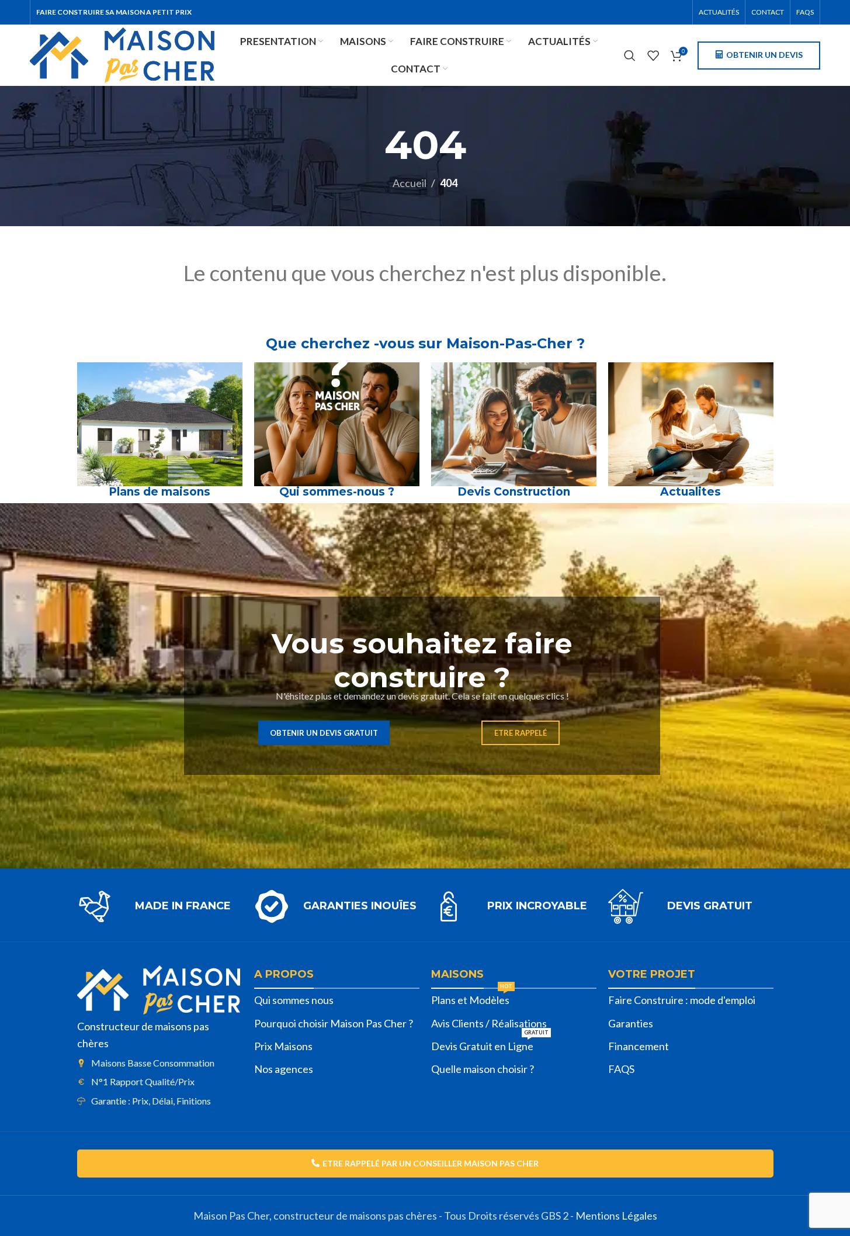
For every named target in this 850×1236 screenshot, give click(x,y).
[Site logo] (122, 53)
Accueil (409, 182)
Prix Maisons (283, 1046)
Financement (638, 1046)
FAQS (621, 1068)
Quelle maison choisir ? (482, 1068)
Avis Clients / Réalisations (489, 1023)
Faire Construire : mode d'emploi (681, 999)
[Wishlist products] (653, 55)
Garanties (630, 1023)
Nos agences (283, 1068)
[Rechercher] (629, 55)
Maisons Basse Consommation (152, 1062)
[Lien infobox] (159, 906)
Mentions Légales (616, 1215)
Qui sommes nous (294, 999)
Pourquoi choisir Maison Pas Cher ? (333, 1023)
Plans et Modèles (471, 997)
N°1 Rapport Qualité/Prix (143, 1081)
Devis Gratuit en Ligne (490, 1043)
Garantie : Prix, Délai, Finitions (151, 1100)
